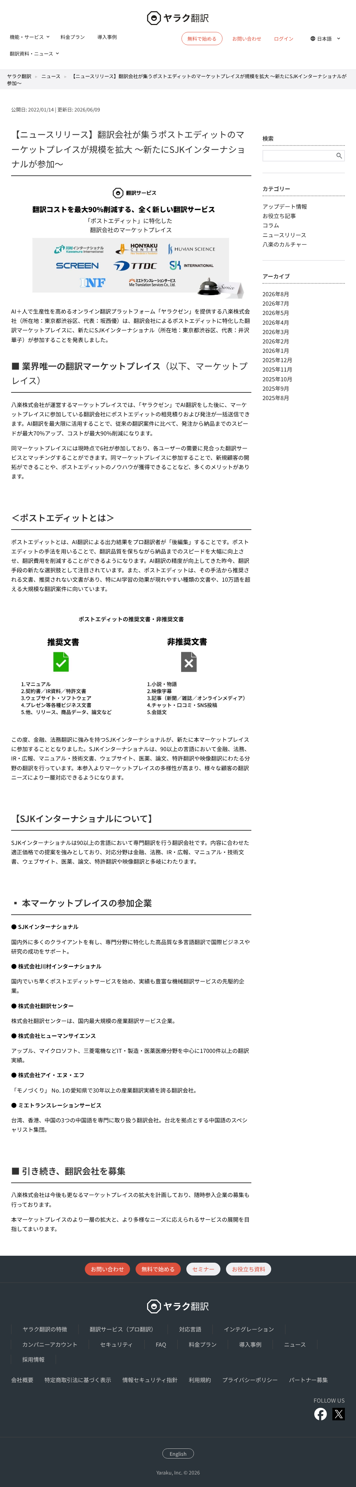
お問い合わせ (246, 38)
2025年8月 (275, 397)
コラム (270, 225)
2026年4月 (275, 322)
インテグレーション (249, 1329)
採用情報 (33, 1359)
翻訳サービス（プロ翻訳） (123, 1329)
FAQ (161, 1344)
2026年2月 (275, 341)
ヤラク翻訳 (19, 76)
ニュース (50, 76)
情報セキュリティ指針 (150, 1380)
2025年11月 (277, 369)
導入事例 (107, 36)
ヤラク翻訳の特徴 (45, 1329)
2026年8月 (275, 294)
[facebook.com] (320, 1414)
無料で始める (158, 1269)
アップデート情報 (284, 206)
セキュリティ (116, 1344)
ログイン (283, 38)
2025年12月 (277, 360)
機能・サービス (27, 36)
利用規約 (200, 1380)
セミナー (203, 1269)
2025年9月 (275, 388)
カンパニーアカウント (50, 1344)
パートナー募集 (308, 1380)
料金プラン (72, 36)
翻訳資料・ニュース (31, 53)
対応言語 (190, 1329)
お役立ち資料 (248, 1269)
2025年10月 (277, 379)
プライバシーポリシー (250, 1380)
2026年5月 (275, 312)
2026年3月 (275, 331)
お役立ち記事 (279, 215)
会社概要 (22, 1380)
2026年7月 (275, 303)
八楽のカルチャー (284, 244)
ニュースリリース (284, 235)
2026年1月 (275, 350)
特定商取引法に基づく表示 (77, 1380)
